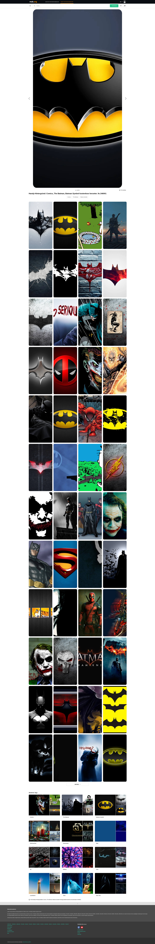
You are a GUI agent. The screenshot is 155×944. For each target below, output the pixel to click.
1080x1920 (9, 924)
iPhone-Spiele (9, 927)
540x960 (58, 924)
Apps (8, 933)
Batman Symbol (83, 197)
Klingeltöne (9, 928)
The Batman (75, 197)
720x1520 (67, 924)
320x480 (38, 924)
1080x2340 (18, 924)
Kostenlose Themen (10, 931)
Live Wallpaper (9, 930)
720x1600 (30, 924)
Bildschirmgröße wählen (81, 931)
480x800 (34, 924)
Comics (69, 197)
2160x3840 (62, 924)
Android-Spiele (9, 925)
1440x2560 (46, 924)
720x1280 (22, 924)
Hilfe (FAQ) (79, 934)
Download (114, 5)
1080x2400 (14, 924)
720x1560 (42, 924)
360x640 (50, 924)
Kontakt (79, 932)
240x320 (26, 924)
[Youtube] (82, 928)
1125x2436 (54, 924)
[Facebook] (79, 928)
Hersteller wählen (80, 929)
